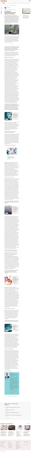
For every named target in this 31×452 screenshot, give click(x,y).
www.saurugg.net (15, 384)
